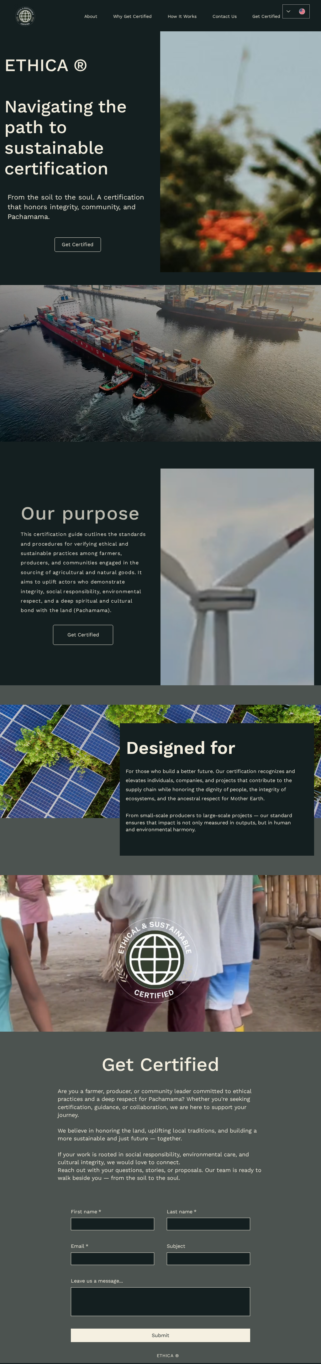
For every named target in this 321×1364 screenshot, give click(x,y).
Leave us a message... (97, 1281)
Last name (182, 1212)
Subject (176, 1246)
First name (86, 1212)
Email (79, 1246)
